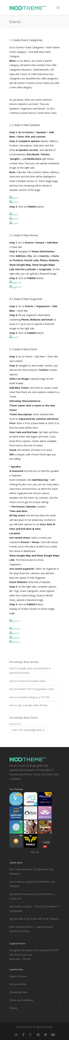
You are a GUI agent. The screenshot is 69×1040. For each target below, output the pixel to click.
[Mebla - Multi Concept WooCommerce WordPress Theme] (30, 813)
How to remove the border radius (27, 681)
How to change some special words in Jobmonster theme (30, 670)
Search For (15, 724)
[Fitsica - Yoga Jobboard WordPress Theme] (16, 799)
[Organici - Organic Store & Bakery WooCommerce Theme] (45, 827)
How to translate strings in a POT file (29, 697)
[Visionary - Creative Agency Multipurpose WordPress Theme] (16, 827)
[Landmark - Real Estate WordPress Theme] (16, 813)
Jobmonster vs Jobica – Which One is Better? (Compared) (33, 909)
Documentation (17, 984)
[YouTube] (53, 1034)
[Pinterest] (38, 1034)
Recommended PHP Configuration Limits (31, 689)
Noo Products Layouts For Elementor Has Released (32, 884)
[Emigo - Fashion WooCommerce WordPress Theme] (30, 827)
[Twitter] (45, 1034)
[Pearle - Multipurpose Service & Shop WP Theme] (30, 841)
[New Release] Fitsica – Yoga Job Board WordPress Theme (30, 929)
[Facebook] (23, 1034)
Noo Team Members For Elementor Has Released (31, 871)
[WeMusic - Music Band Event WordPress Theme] (45, 841)
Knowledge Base (18, 992)
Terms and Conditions (21, 1000)
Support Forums (18, 976)
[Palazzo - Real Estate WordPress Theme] (45, 799)
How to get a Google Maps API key (28, 705)
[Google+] (30, 1034)
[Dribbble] (16, 1034)
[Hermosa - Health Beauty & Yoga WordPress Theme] (45, 813)
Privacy (13, 1008)
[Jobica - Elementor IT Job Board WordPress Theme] (30, 799)
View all (34, 852)
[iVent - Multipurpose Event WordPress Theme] (16, 841)
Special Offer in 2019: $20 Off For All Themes (33, 918)
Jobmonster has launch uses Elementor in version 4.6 (31, 896)
